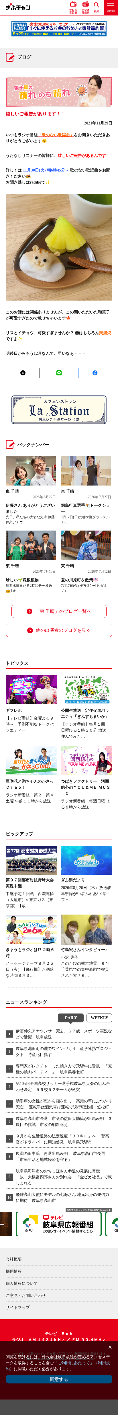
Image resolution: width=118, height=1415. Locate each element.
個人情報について (22, 1283)
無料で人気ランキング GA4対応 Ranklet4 (87, 1210)
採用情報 (14, 1271)
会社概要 (14, 1259)
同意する (59, 1379)
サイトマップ (18, 1307)
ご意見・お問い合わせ (26, 1295)
